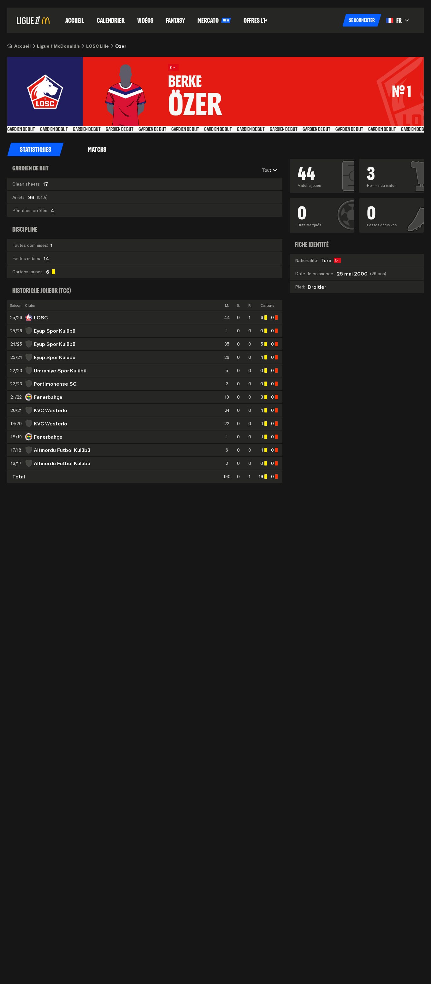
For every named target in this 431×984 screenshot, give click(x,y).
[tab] (35, 149)
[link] (22, 46)
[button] (362, 20)
